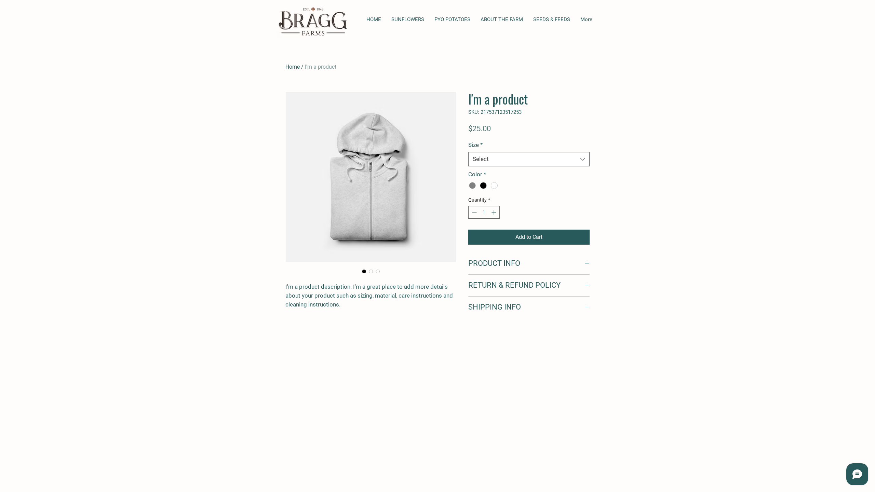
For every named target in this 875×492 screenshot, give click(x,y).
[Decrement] (473, 212)
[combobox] (529, 159)
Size (475, 144)
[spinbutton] (484, 212)
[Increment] (494, 212)
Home (292, 67)
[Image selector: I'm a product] (364, 271)
